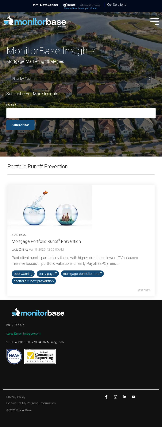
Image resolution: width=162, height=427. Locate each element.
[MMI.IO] (46, 4)
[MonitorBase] (90, 4)
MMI (95, 8)
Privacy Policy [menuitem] (15, 397)
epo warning (23, 274)
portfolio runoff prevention (34, 281)
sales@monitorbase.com (23, 333)
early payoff (48, 274)
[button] (154, 21)
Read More (143, 290)
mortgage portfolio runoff (82, 274)
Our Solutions (116, 5)
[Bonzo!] (69, 4)
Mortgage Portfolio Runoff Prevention (46, 241)
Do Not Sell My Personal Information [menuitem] (31, 403)
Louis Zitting (19, 249)
